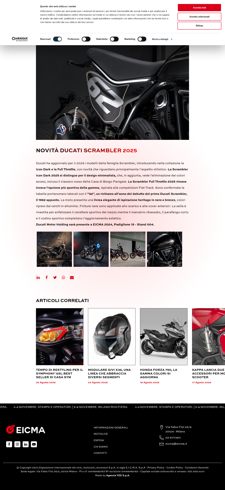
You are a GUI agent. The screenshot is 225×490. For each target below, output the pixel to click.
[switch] (86, 39)
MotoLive (101, 434)
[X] (57, 277)
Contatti (100, 453)
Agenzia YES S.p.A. (118, 475)
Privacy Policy (155, 468)
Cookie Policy (175, 468)
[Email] (74, 277)
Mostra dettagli (160, 39)
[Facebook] (48, 277)
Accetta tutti (199, 7)
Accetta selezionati (199, 16)
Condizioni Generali (196, 468)
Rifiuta (199, 25)
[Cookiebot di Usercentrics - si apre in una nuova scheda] (19, 39)
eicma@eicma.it (176, 444)
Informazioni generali (111, 428)
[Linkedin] (40, 277)
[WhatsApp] (65, 277)
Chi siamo (101, 447)
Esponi (99, 440)
